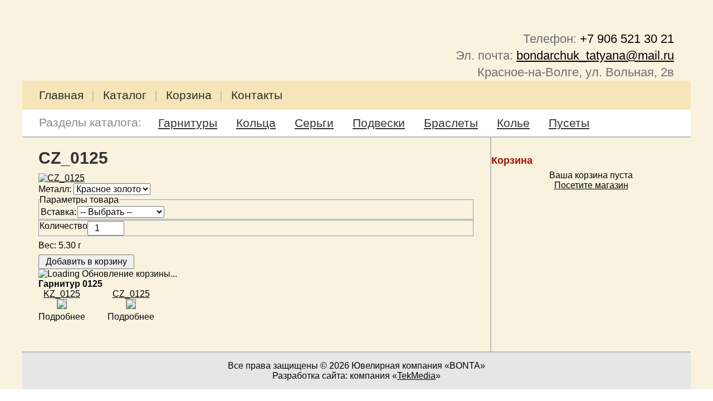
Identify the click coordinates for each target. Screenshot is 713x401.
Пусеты (569, 122)
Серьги (314, 122)
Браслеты (451, 122)
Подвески (379, 122)
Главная (61, 95)
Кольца (256, 122)
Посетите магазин (591, 185)
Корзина (189, 95)
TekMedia (416, 375)
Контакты (256, 95)
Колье (513, 122)
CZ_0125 (131, 294)
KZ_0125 (61, 294)
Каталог (124, 95)
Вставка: (58, 212)
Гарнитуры (187, 122)
